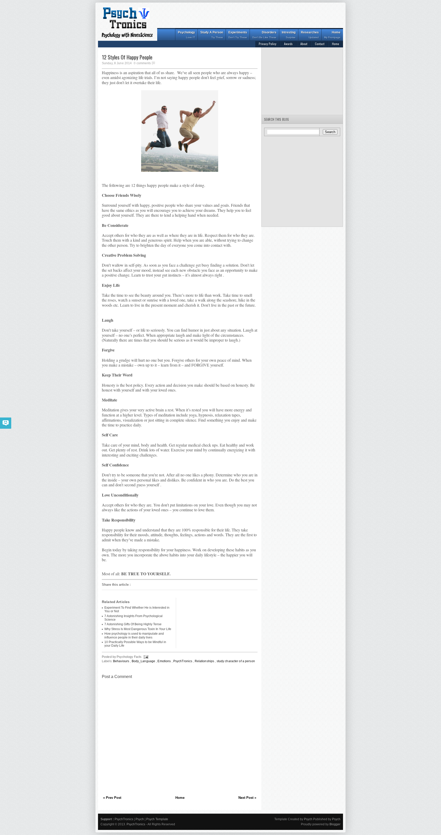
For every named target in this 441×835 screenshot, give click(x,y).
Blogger (334, 824)
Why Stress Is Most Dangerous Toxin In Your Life (137, 629)
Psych (140, 819)
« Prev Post (112, 798)
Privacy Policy (267, 44)
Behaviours (121, 661)
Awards (288, 44)
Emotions (164, 661)
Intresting (289, 35)
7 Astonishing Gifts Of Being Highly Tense (133, 624)
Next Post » (247, 798)
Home (332, 35)
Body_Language (144, 661)
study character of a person (236, 661)
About (303, 44)
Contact (319, 44)
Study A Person (211, 35)
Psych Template (157, 819)
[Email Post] (145, 657)
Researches (310, 35)
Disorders (264, 35)
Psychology (186, 35)
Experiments (237, 35)
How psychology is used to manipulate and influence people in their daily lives (134, 635)
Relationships (205, 661)
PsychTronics (183, 661)
